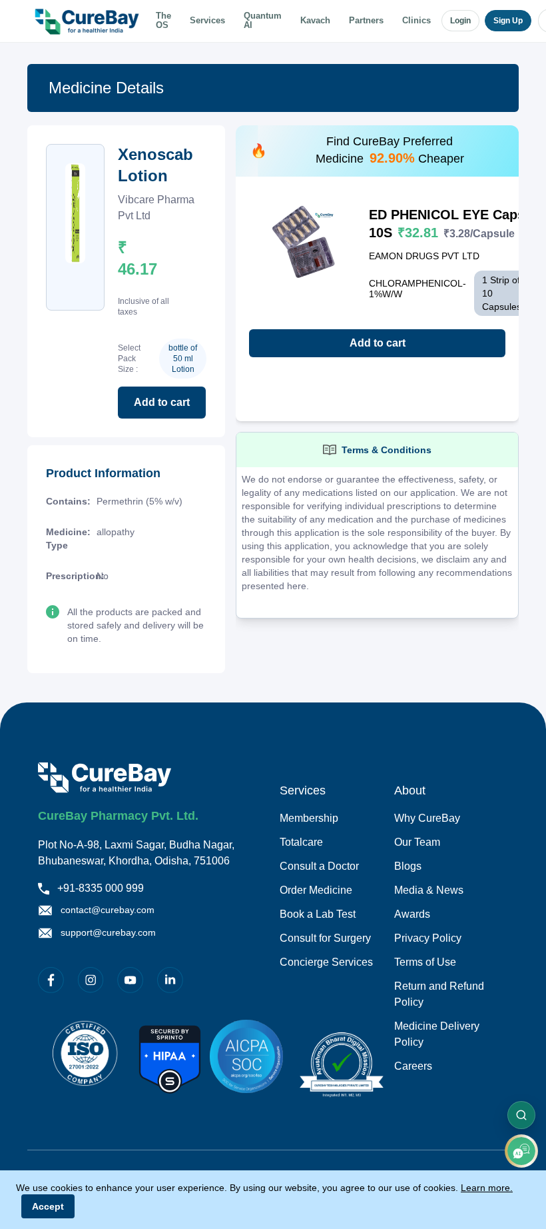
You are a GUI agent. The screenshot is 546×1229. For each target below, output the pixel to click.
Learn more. (487, 1187)
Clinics (416, 20)
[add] (521, 1151)
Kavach (315, 20)
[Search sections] (521, 1115)
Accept (48, 1206)
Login (460, 20)
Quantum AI (263, 21)
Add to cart (162, 402)
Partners (366, 20)
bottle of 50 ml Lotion (182, 358)
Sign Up (508, 20)
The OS (163, 21)
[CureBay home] (88, 20)
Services (207, 20)
